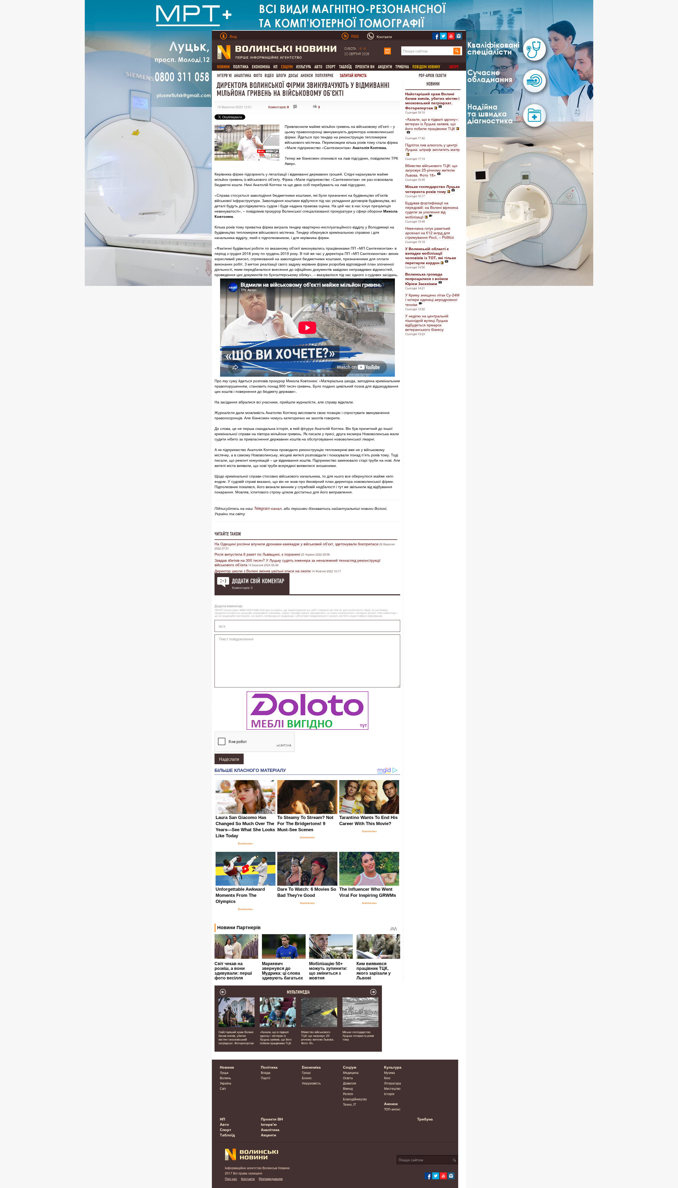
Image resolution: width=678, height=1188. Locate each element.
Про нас (231, 1178)
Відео (269, 75)
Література (392, 1083)
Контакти (248, 1178)
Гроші (306, 1072)
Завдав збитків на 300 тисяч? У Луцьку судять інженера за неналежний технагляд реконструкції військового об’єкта (297, 562)
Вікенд (348, 1088)
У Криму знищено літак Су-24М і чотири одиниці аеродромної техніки (432, 299)
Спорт (331, 67)
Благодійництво (355, 1099)
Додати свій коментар (258, 581)
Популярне (324, 75)
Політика (240, 67)
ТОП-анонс (392, 1109)
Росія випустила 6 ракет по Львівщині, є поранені (257, 554)
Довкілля (349, 1083)
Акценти (385, 67)
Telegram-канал (268, 508)
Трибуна (402, 67)
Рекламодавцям (271, 1178)
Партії (265, 1078)
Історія (389, 1093)
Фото (257, 75)
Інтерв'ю (224, 75)
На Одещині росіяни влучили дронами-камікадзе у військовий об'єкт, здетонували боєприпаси (296, 543)
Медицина (351, 1072)
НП (275, 67)
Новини (433, 84)
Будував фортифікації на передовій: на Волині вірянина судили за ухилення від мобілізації (431, 209)
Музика (389, 1072)
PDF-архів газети (432, 75)
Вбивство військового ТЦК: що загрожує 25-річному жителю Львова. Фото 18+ (431, 170)
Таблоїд (345, 67)
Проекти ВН (364, 67)
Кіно (387, 1078)
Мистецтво (392, 1088)
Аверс (454, 67)
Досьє (293, 75)
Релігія (348, 1093)
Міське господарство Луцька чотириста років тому (358, 1035)
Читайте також (228, 534)
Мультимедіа (298, 992)
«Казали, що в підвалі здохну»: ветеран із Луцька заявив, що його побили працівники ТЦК (432, 123)
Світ (223, 1088)
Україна (225, 1083)
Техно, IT (349, 1104)
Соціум (349, 1067)
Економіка (261, 67)
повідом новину (426, 67)
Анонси (307, 75)
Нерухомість (311, 1083)
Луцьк (224, 1072)
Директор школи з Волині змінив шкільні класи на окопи (263, 570)
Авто (318, 67)
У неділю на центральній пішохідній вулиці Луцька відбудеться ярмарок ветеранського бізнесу (426, 322)
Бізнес (307, 1078)
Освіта (348, 1078)
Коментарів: (278, 107)
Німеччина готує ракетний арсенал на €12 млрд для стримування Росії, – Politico (429, 233)
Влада (265, 1072)
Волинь (225, 1078)
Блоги (281, 75)
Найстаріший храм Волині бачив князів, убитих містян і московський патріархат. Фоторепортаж (236, 1037)
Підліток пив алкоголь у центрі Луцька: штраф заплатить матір (432, 147)
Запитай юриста (353, 75)
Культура (303, 67)
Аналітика (242, 75)
